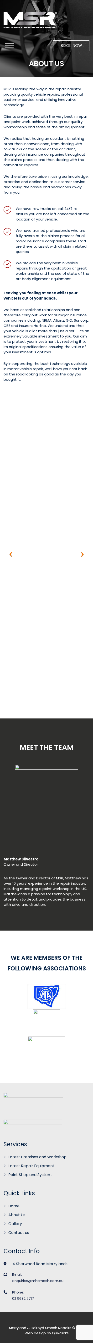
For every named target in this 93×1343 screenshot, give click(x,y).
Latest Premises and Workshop (37, 1157)
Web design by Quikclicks (47, 1333)
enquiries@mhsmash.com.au (37, 1280)
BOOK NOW (71, 45)
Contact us (18, 1232)
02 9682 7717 (23, 1298)
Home (14, 1206)
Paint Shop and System (30, 1174)
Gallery (15, 1223)
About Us (16, 1215)
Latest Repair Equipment (31, 1166)
